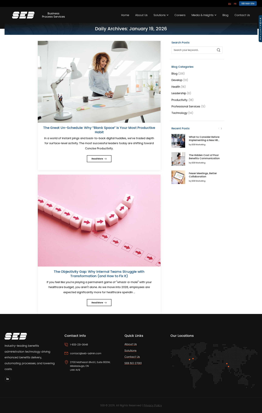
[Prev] (219, 128)
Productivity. (179, 100)
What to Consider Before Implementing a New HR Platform (204, 140)
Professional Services (185, 106)
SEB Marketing (198, 144)
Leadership (178, 93)
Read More (98, 158)
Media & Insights (202, 15)
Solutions (160, 15)
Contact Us (242, 15)
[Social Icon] (8, 379)
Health (175, 87)
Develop (176, 80)
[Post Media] (178, 141)
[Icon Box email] (90, 356)
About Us (141, 15)
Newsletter (260, 28)
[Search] (218, 50)
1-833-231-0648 (79, 344)
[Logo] (23, 15)
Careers (180, 15)
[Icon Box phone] (90, 347)
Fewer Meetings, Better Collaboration (203, 175)
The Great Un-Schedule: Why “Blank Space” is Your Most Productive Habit (99, 129)
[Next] (221, 128)
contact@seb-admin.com (85, 353)
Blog (225, 15)
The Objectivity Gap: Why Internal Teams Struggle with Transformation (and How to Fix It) (99, 273)
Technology (179, 113)
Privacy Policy (153, 405)
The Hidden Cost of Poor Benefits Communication (204, 156)
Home (125, 15)
